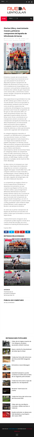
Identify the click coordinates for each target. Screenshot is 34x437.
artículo (8, 256)
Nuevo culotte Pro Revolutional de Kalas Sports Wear (21, 350)
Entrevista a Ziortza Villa (12, 282)
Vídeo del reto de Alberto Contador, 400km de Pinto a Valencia (21, 406)
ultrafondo (15, 40)
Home (4, 18)
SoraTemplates (13, 428)
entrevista (8, 272)
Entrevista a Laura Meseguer (21, 365)
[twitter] (29, 2)
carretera (22, 38)
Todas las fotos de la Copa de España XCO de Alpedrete (21, 381)
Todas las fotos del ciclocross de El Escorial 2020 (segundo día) (21, 359)
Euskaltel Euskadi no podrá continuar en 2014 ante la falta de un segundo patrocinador (21, 374)
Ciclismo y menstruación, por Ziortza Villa (16, 265)
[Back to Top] (17, 435)
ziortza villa (22, 40)
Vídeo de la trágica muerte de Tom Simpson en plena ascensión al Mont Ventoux (21, 343)
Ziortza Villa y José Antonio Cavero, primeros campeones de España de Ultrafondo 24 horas (16, 248)
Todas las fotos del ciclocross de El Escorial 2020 (21, 397)
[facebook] (26, 2)
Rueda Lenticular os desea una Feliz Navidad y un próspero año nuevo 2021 (21, 414)
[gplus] (32, 2)
